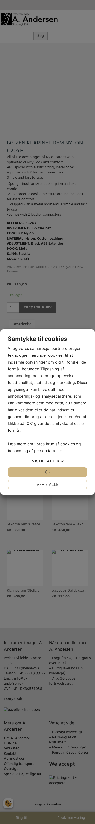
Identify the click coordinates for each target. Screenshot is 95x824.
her (59, 450)
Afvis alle (47, 484)
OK (47, 471)
